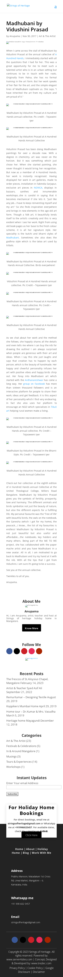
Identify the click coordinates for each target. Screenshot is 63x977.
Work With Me (41, 853)
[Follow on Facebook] (9, 651)
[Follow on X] (17, 651)
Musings (11, 756)
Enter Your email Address (22, 783)
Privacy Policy (17, 968)
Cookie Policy (35, 968)
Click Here (31, 835)
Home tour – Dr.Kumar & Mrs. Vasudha (30, 711)
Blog (26, 853)
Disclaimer (39, 972)
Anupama (15, 36)
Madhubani (12, 237)
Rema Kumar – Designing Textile (26, 697)
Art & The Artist (47, 36)
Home (19, 849)
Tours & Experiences (19, 761)
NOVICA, (38, 187)
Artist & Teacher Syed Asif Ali (24, 688)
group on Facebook (34, 383)
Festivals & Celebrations (21, 746)
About (30, 849)
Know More (31, 628)
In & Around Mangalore (20, 751)
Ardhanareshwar (34, 380)
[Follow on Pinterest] (24, 651)
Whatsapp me (22, 898)
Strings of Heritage (39, 952)
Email (15, 917)
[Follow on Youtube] (39, 651)
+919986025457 (23, 827)
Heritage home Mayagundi (23, 720)
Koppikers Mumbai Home (22, 706)
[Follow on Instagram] (32, 651)
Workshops (13, 767)
